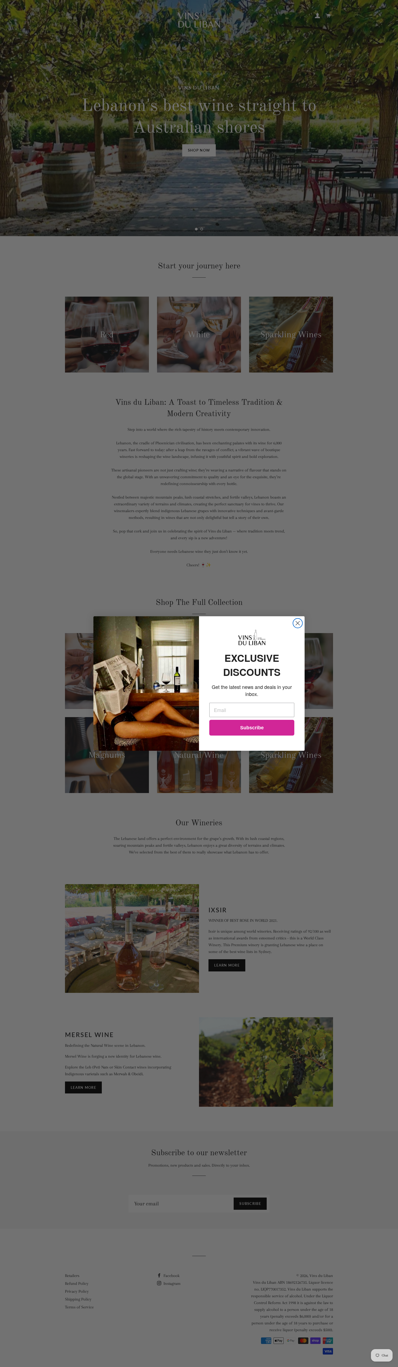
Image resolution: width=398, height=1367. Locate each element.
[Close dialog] (297, 623)
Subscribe (252, 727)
